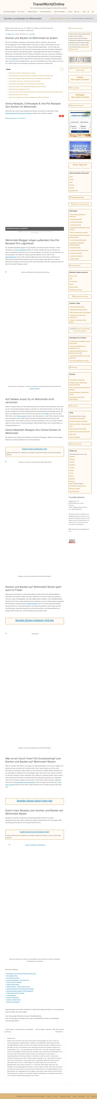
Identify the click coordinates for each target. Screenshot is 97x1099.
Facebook (72, 456)
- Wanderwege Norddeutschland (78, 309)
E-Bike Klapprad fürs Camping (15, 993)
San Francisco (73, 281)
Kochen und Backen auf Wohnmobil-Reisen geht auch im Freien (27, 86)
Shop (84, 11)
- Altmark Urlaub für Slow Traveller (79, 250)
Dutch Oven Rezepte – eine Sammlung (18, 980)
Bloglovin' (72, 481)
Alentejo (71, 185)
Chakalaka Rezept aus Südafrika (17, 228)
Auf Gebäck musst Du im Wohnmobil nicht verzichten (24, 81)
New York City (73, 276)
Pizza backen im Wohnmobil (77, 380)
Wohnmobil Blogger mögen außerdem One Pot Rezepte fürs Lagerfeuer (30, 78)
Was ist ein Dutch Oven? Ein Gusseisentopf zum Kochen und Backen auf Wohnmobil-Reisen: (36, 92)
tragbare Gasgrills (31, 603)
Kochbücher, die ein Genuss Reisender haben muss (21, 973)
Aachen (71, 179)
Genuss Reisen (44, 1045)
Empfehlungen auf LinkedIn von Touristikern (20, 1073)
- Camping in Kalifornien (76, 256)
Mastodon (72, 478)
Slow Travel (21, 11)
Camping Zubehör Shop (13, 999)
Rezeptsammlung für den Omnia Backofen (18, 113)
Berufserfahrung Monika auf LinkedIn (28, 1075)
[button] (25, 12)
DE (88, 11)
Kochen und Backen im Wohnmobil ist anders (22, 73)
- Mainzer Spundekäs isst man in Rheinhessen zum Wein (78, 352)
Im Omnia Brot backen (13, 978)
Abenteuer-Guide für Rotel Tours (28, 1054)
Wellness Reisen (32, 11)
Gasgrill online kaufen (13, 984)
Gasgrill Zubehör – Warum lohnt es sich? (18, 986)
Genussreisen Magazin (56, 18)
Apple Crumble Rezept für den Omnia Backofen (79, 388)
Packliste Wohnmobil (13, 997)
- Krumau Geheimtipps (75, 219)
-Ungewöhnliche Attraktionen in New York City (79, 228)
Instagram (72, 464)
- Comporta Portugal (75, 225)
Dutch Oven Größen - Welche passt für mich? (80, 425)
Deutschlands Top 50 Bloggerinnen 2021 (19, 1071)
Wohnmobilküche (10, 257)
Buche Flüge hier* (80, 165)
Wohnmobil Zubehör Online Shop (78, 421)
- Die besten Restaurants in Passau (79, 360)
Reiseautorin (10, 1067)
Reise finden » (80, 131)
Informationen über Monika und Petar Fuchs (49, 1071)
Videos (70, 11)
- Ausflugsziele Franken (76, 222)
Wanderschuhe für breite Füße (77, 429)
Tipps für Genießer (59, 11)
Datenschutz (85, 47)
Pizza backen (21, 416)
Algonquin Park (73, 190)
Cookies (74, 1096)
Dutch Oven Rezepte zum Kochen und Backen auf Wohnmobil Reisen (29, 97)
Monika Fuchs (11, 34)
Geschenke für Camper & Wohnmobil (79, 431)
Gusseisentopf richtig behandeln (24, 782)
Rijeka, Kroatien (73, 287)
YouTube (32, 1069)
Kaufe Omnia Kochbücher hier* (34, 449)
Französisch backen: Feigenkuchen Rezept (79, 393)
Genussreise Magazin (9, 11)
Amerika (71, 187)
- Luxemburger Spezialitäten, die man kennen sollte (79, 342)
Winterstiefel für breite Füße (77, 418)
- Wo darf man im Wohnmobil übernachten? (77, 316)
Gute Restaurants (74, 491)
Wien (70, 278)
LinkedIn (71, 470)
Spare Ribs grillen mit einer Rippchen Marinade (20, 989)
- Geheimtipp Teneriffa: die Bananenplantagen (76, 244)
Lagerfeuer (14, 58)
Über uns (76, 11)
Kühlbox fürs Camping (13, 1002)
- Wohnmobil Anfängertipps (77, 307)
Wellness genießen (74, 488)
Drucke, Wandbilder (74, 437)
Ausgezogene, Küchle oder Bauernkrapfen (76, 398)
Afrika (71, 176)
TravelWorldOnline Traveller (27, 1043)
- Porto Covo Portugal (75, 253)
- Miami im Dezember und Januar (78, 232)
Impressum (93, 1096)
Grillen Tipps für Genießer (14, 982)
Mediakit (49, 1096)
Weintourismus (56, 1045)
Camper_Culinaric (35, 388)
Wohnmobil (68, 18)
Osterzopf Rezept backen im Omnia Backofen (20, 991)
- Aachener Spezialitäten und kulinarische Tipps (77, 347)
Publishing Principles (65, 1096)
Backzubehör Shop (12, 976)
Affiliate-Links (73, 49)
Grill (26, 58)
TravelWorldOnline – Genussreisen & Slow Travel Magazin (30, 1096)
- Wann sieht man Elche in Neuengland (80, 312)
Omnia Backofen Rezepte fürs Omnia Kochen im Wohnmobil (26, 84)
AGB (88, 1096)
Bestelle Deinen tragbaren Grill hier (19, 89)
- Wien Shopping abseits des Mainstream (77, 215)
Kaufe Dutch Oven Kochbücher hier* (34, 832)
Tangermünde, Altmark (75, 289)
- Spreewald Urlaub (74, 247)
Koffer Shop (72, 434)
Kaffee (47, 413)
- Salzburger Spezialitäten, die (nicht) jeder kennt (79, 357)
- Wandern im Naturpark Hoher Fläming (77, 321)
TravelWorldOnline (48, 4)
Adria (70, 182)
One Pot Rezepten (20, 250)
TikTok (71, 473)
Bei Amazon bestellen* (80, 331)
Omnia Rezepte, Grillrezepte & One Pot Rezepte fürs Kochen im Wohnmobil (31, 75)
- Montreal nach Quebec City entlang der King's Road (79, 236)
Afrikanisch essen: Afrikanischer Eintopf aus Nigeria (78, 383)
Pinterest (71, 459)
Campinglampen (11, 995)
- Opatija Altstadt (74, 258)
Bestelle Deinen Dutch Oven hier (18, 94)
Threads (71, 467)
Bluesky (71, 476)
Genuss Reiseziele (45, 11)
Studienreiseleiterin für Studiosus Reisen (19, 1056)
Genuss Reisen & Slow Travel (77, 486)
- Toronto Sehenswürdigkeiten (77, 240)
